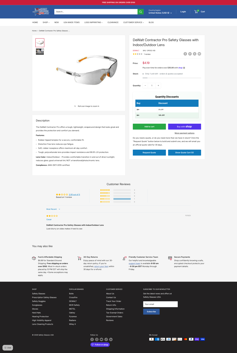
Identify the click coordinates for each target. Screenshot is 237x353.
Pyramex (73, 316)
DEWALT (73, 301)
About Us (110, 293)
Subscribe (151, 311)
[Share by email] (199, 54)
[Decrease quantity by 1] (145, 85)
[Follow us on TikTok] (106, 339)
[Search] (141, 11)
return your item (101, 266)
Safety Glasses (38, 293)
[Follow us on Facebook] (92, 339)
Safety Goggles (39, 301)
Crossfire (73, 297)
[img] (52, 216)
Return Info (111, 305)
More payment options (184, 133)
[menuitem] (35, 22)
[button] (105, 199)
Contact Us (111, 297)
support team (134, 263)
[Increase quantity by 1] (158, 85)
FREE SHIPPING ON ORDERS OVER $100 (118, 2)
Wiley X (72, 324)
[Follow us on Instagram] (97, 339)
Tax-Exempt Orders (114, 312)
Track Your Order (113, 301)
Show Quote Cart (184, 152)
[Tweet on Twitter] (194, 54)
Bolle (71, 293)
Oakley (72, 312)
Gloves (35, 309)
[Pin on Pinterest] (190, 54)
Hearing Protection (40, 316)
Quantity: (137, 85)
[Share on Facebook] (185, 54)
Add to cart (149, 126)
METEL (72, 309)
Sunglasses (37, 305)
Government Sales (114, 316)
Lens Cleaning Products (42, 324)
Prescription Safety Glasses (44, 297)
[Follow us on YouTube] (101, 339)
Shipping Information (115, 309)
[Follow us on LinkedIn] (111, 339)
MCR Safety (74, 305)
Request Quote (149, 152)
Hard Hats (36, 312)
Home (34, 31)
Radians (72, 320)
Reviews (110, 320)
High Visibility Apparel (41, 320)
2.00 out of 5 (74, 194)
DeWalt (136, 50)
